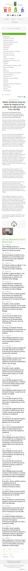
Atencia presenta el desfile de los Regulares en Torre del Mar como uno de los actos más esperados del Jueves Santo (13, 264)
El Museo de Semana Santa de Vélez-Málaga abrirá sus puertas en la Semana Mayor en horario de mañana (14, 337)
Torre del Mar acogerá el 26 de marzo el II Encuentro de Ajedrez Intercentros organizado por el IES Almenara (13, 407)
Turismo (5, 70)
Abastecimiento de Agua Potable (12, 79)
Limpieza (5, 86)
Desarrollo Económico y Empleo (11, 58)
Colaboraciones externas (14, 567)
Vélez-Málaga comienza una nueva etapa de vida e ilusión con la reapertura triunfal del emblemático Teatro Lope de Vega (14, 367)
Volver (7, 25)
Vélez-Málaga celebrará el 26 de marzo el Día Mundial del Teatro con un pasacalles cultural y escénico (13, 347)
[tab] (4, 10)
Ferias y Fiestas (7, 93)
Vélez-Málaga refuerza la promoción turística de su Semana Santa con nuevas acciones (13, 255)
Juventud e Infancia (8, 81)
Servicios (5, 56)
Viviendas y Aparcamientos (10, 48)
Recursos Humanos (8, 47)
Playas (5, 75)
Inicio (13, 25)
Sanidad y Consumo (8, 45)
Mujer (4, 63)
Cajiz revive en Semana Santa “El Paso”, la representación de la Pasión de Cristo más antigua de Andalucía (13, 436)
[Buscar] (3, 35)
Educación (6, 77)
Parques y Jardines (8, 50)
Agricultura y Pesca (8, 59)
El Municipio (6, 43)
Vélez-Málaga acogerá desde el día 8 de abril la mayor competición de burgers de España (13, 398)
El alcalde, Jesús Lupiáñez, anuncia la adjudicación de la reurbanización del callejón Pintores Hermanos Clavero (14, 490)
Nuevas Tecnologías (8, 74)
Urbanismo (6, 54)
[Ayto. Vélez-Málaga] (14, 3)
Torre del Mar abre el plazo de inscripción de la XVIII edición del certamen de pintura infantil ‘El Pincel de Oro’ (13, 470)
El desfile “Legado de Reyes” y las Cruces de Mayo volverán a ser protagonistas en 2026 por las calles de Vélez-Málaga (13, 282)
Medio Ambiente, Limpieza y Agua (12, 72)
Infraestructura (7, 83)
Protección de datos (14, 569)
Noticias (15, 28)
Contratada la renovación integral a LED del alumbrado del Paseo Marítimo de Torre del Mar (13, 427)
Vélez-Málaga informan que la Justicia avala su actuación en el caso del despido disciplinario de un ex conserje (13, 460)
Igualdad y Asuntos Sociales (10, 85)
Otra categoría (7, 97)
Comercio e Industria (8, 65)
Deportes (5, 88)
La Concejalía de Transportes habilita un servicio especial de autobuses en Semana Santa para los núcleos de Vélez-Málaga (13, 293)
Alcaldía (5, 95)
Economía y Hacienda (9, 61)
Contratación (6, 52)
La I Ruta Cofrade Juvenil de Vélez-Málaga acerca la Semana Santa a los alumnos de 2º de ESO (13, 499)
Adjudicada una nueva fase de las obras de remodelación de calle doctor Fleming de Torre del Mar (13, 516)
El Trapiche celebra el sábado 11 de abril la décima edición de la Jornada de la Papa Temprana (14, 273)
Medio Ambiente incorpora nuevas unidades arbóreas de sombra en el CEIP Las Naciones (13, 508)
